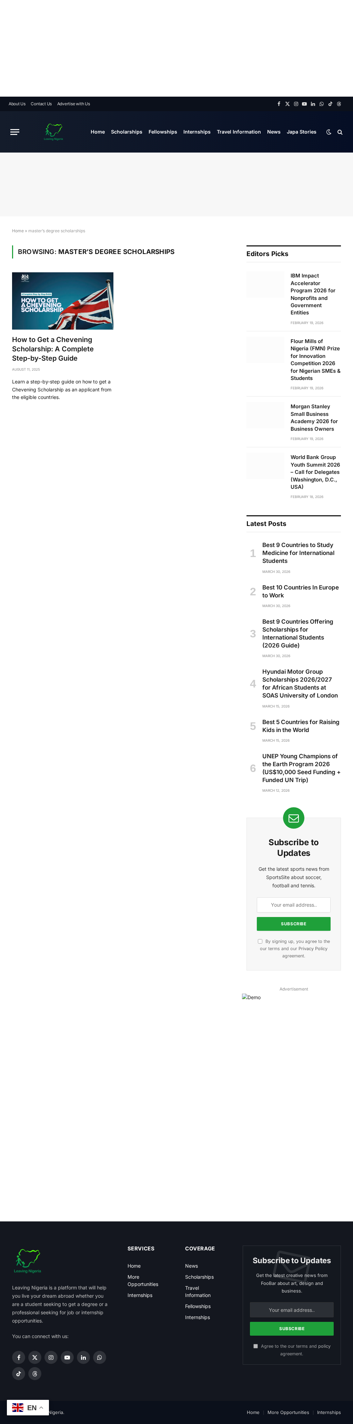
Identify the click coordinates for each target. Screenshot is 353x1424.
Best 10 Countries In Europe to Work (300, 591)
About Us (17, 103)
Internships (197, 132)
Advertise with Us (73, 103)
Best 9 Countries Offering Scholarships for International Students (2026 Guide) (297, 633)
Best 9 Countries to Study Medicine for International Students (298, 553)
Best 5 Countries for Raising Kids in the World (301, 726)
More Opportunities (288, 1412)
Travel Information (239, 132)
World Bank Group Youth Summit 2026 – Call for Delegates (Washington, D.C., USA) (315, 472)
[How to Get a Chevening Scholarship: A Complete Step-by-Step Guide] (62, 300)
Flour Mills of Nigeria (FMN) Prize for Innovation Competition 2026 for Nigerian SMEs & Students (316, 359)
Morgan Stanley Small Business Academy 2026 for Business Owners (314, 417)
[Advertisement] (176, 48)
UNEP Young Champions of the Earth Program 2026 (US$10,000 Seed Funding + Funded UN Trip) (301, 768)
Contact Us (41, 103)
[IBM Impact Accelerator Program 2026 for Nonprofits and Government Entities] (265, 284)
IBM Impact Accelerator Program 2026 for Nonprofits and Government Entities (313, 294)
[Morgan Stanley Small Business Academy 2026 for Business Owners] (265, 415)
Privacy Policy (313, 948)
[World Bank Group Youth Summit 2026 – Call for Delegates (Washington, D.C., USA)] (265, 466)
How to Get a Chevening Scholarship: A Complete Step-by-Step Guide (53, 348)
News (274, 132)
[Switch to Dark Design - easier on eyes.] (329, 132)
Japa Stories (301, 132)
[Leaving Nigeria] (53, 132)
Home (98, 132)
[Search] (339, 132)
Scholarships (126, 132)
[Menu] (14, 132)
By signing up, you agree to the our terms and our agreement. (295, 949)
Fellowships (163, 132)
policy (324, 1346)
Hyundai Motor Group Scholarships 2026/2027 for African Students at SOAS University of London (300, 683)
